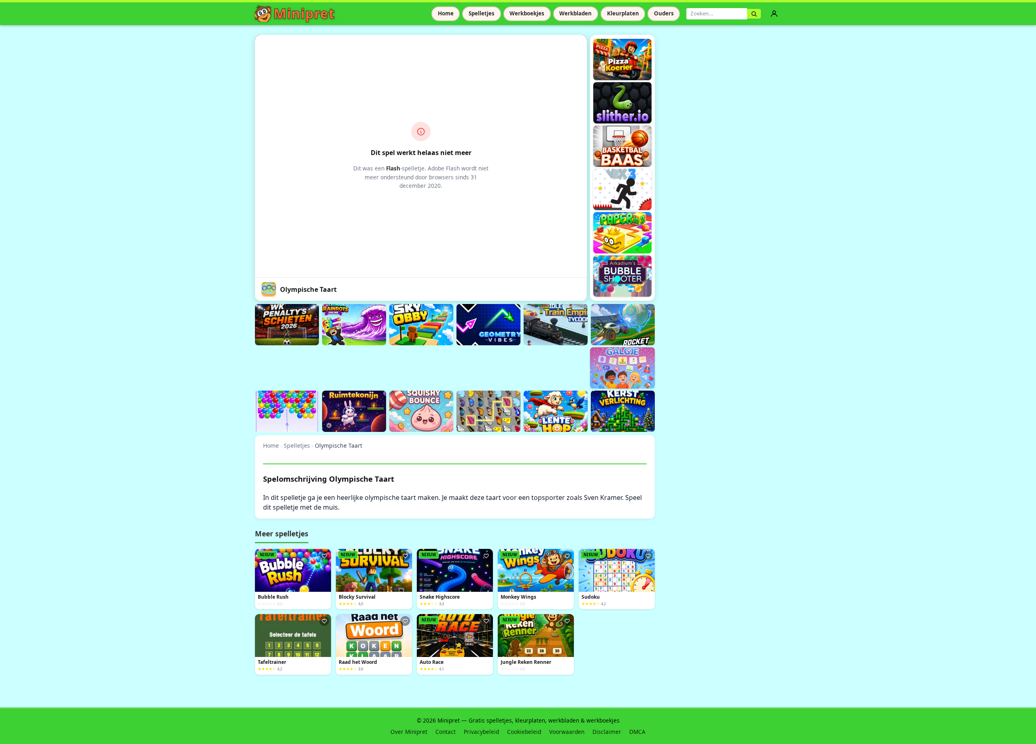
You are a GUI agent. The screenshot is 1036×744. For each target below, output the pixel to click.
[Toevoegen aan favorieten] (324, 556)
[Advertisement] (402, 367)
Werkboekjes (527, 13)
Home (446, 13)
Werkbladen (575, 13)
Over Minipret (409, 731)
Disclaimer (606, 731)
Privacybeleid (481, 731)
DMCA (637, 731)
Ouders (664, 13)
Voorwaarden (566, 731)
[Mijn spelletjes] (774, 14)
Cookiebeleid (524, 731)
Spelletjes (482, 13)
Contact (445, 731)
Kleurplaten (623, 13)
